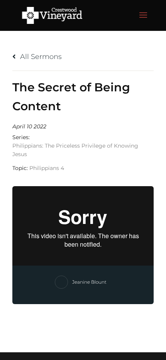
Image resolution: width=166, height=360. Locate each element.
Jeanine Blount (89, 282)
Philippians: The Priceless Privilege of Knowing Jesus (75, 150)
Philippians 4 (46, 168)
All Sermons (40, 56)
